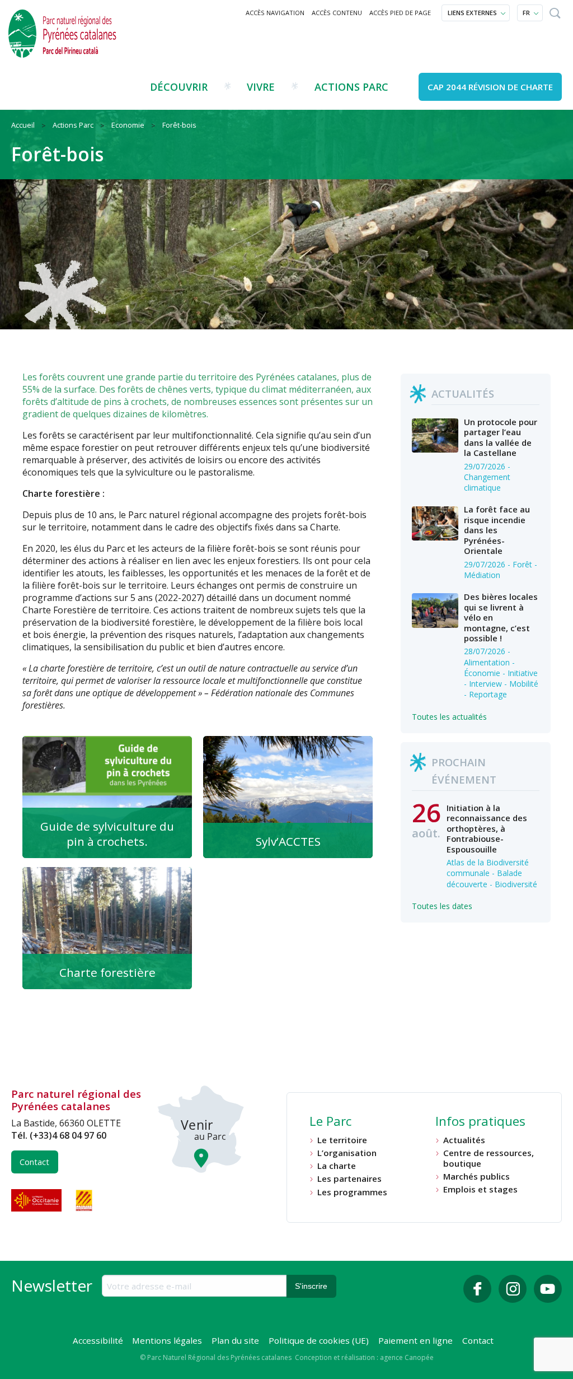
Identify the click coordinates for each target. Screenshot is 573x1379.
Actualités (464, 1140)
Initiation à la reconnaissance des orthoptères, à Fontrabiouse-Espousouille (487, 828)
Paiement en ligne (415, 1340)
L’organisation (347, 1153)
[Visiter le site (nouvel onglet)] (37, 1200)
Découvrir (179, 87)
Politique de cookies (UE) (319, 1340)
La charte (336, 1166)
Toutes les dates (442, 906)
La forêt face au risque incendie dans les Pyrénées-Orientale (497, 530)
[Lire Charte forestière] (107, 928)
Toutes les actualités (449, 716)
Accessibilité (98, 1340)
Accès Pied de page (400, 12)
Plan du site (235, 1340)
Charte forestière (107, 972)
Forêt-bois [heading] (57, 154)
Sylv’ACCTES (288, 841)
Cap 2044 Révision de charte (490, 86)
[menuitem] (275, 12)
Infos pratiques (480, 1122)
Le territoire (342, 1140)
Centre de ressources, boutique (488, 1158)
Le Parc (330, 1122)
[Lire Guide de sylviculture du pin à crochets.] (107, 797)
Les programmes (352, 1192)
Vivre (261, 87)
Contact (34, 1162)
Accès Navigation (275, 12)
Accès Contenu (337, 12)
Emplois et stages (480, 1189)
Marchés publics (476, 1176)
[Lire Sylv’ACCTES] (288, 797)
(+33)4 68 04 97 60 (68, 1135)
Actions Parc (351, 87)
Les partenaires (349, 1178)
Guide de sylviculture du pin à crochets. (107, 833)
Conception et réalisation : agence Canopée (364, 1357)
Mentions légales (167, 1340)
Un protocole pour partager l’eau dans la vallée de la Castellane (500, 437)
